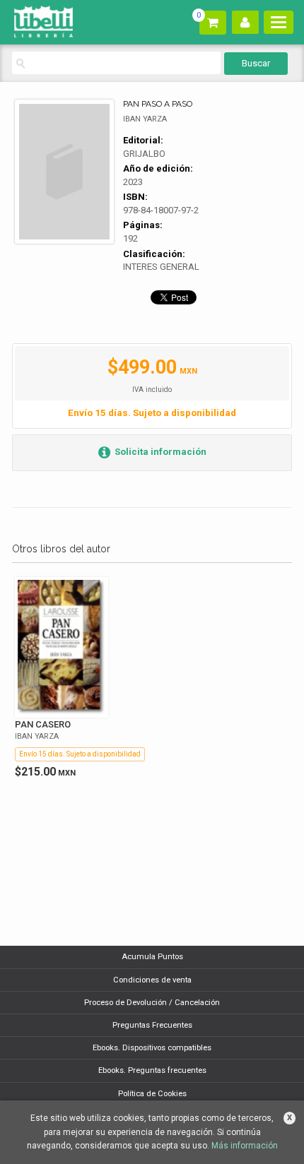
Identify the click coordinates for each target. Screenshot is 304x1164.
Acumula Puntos (152, 956)
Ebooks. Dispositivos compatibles (152, 1047)
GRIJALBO (144, 153)
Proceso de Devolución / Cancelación (152, 1002)
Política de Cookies (152, 1093)
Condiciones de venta (152, 980)
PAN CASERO (43, 724)
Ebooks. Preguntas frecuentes (152, 1070)
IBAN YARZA (145, 119)
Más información (244, 1146)
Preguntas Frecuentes (152, 1025)
